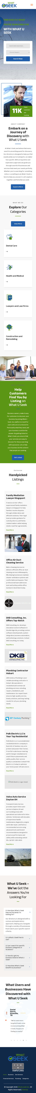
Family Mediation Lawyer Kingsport (15, 496)
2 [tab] (14, 1040)
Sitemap (25, 1089)
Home (5, 1075)
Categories (25, 1079)
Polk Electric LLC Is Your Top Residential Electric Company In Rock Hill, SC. (17, 737)
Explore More (18, 186)
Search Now (17, 58)
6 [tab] (26, 1040)
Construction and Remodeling (14, 337)
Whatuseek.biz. (24, 1087)
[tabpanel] (16, 1021)
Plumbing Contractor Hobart (17, 672)
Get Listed (18, 457)
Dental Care (11, 246)
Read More (10, 530)
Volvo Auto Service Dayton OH (16, 798)
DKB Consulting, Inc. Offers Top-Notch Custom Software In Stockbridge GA (16, 622)
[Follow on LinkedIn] (18, 1068)
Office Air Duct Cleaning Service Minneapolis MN (15, 563)
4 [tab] (20, 1040)
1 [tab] (11, 1040)
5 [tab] (23, 1040)
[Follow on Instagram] (21, 1065)
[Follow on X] (17, 1065)
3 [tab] (17, 1040)
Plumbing (18, 1079)
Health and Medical (15, 276)
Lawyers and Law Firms (17, 306)
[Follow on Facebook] (14, 1065)
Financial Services (8, 1079)
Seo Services (19, 1075)
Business (11, 1075)
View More (18, 223)
